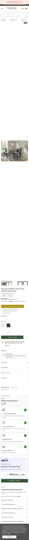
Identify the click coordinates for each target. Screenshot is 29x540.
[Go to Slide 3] (14, 283)
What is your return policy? (8, 500)
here (10, 533)
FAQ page (18, 496)
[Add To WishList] (26, 337)
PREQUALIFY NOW (14, 480)
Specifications (5, 372)
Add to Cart (12, 337)
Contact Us (20, 4)
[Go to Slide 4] (20, 283)
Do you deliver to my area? (7, 517)
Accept (9, 536)
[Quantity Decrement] (2, 332)
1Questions (10, 295)
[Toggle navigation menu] (2, 9)
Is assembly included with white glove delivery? (12, 508)
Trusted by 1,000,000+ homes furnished (14, 341)
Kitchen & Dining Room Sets (13, 20)
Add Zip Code (4, 316)
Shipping (3, 378)
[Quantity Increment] (8, 332)
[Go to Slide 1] (4, 283)
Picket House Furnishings (8, 293)
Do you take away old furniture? (8, 512)
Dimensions (4, 367)
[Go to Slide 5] (25, 283)
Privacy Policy (15, 532)
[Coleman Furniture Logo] (12, 8)
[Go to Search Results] (26, 14)
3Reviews (3, 295)
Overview (4, 362)
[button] (22, 9)
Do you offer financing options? (8, 504)
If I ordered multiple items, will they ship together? (12, 521)
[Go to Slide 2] (9, 283)
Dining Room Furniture (3, 20)
